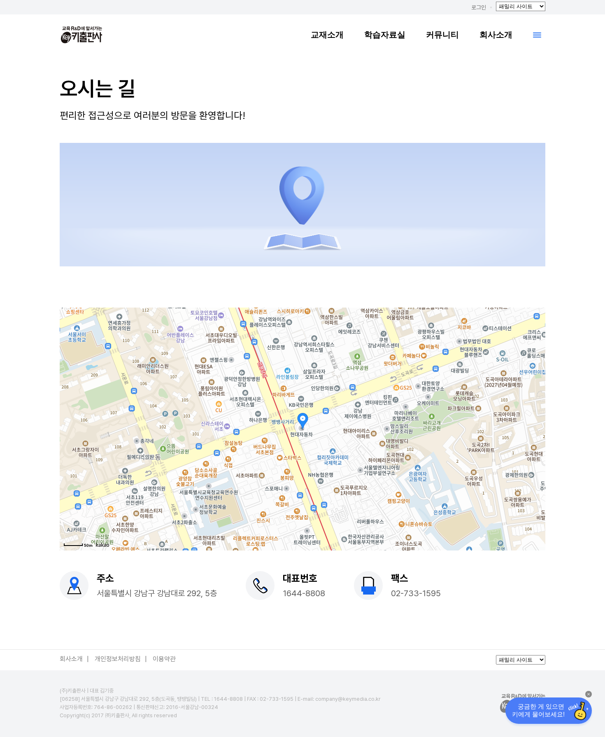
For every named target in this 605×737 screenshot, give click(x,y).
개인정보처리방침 (118, 659)
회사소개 (495, 34)
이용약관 (164, 659)
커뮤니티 (442, 34)
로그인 (478, 7)
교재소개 (327, 34)
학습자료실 (384, 34)
